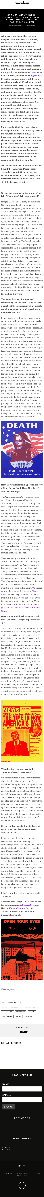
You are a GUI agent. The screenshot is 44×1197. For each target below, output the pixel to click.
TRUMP (18, 1016)
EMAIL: (6, 1095)
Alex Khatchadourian (16, 25)
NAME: (6, 1084)
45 (3, 1002)
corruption (7, 1011)
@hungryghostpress (29, 905)
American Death (14, 1002)
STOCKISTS (9, 1149)
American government (12, 1007)
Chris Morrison (32, 1007)
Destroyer (20, 1011)
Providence (7, 1016)
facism (32, 1011)
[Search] (42, 3)
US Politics (30, 1016)
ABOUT (7, 1147)
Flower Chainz (16, 908)
